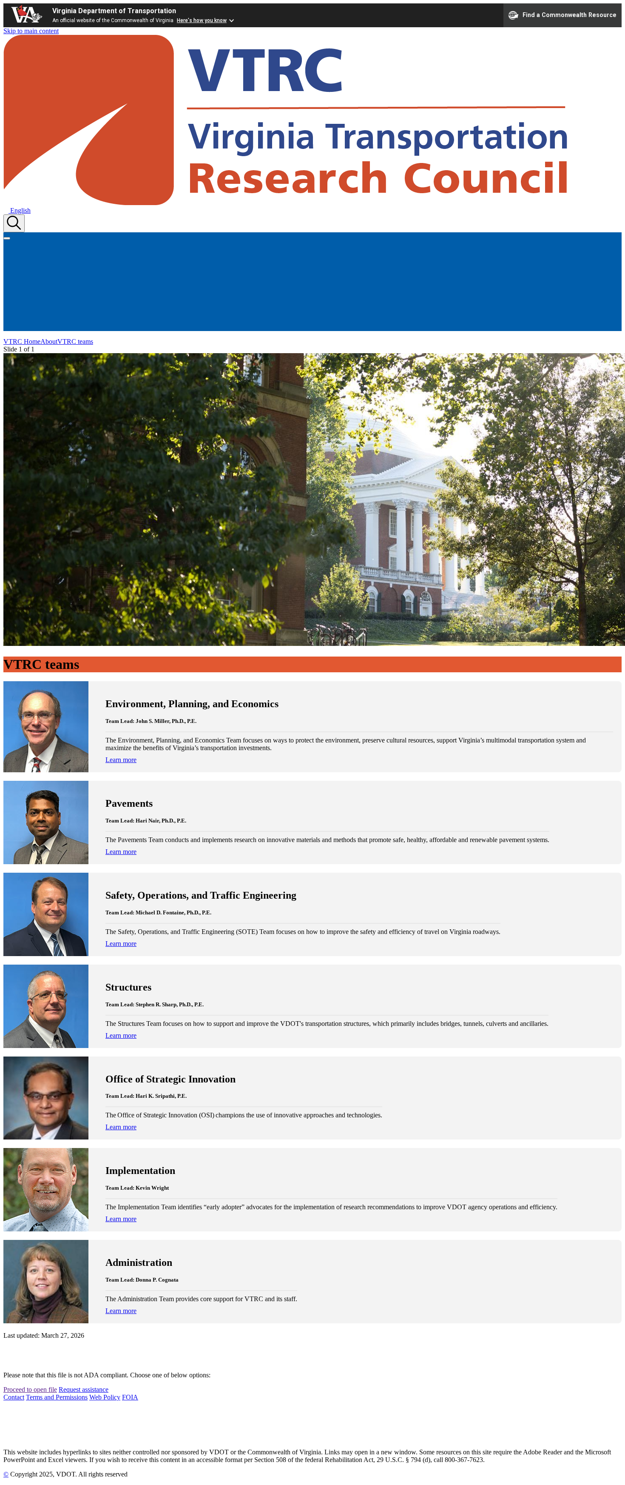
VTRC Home (21, 341)
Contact (13, 1397)
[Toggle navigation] (6, 238)
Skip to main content (31, 30)
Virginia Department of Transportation (114, 11)
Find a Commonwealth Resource (569, 14)
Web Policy (104, 1397)
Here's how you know (202, 20)
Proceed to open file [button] (30, 1389)
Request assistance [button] (83, 1389)
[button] (17, 210)
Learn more (120, 759)
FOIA (130, 1397)
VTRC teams (75, 341)
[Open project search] (14, 223)
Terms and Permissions (57, 1397)
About (48, 341)
